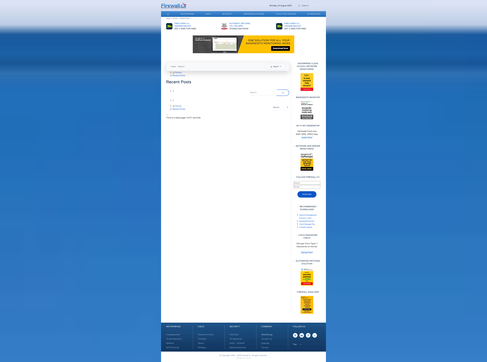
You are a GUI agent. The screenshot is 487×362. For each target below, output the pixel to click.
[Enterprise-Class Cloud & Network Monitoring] (307, 82)
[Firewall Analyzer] (307, 305)
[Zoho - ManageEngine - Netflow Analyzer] (243, 44)
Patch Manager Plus (307, 224)
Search (181, 66)
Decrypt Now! (307, 252)
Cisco (201, 326)
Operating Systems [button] (253, 14)
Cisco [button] (208, 14)
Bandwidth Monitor (306, 221)
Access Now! (307, 137)
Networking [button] (187, 14)
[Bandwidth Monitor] (307, 110)
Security (235, 326)
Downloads (313, 14)
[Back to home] (173, 6)
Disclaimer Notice (243, 358)
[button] (301, 344)
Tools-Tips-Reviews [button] (285, 14)
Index (173, 66)
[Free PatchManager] (307, 277)
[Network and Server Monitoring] (307, 161)
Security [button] (227, 14)
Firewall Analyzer (305, 227)
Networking (173, 326)
